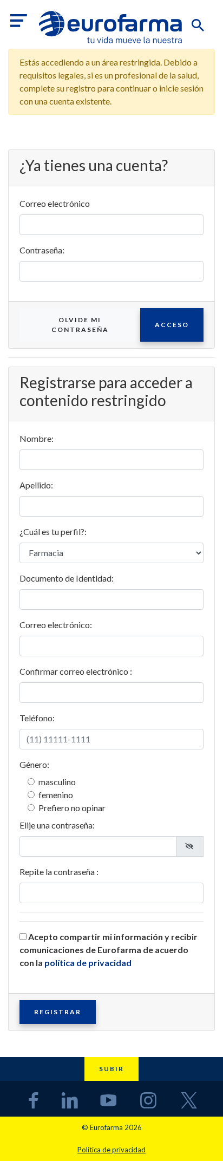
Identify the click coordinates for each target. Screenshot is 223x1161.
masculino (57, 782)
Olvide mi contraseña (80, 325)
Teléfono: (37, 718)
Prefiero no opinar (72, 808)
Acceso (172, 325)
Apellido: (36, 485)
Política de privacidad (111, 1149)
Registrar (57, 1012)
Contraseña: (41, 250)
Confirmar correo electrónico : (75, 671)
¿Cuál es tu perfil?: (53, 531)
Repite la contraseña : (59, 871)
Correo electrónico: (55, 624)
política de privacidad (88, 962)
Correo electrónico (54, 203)
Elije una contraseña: (57, 825)
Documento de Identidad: (66, 578)
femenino (55, 795)
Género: (34, 764)
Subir (111, 1069)
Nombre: (36, 438)
